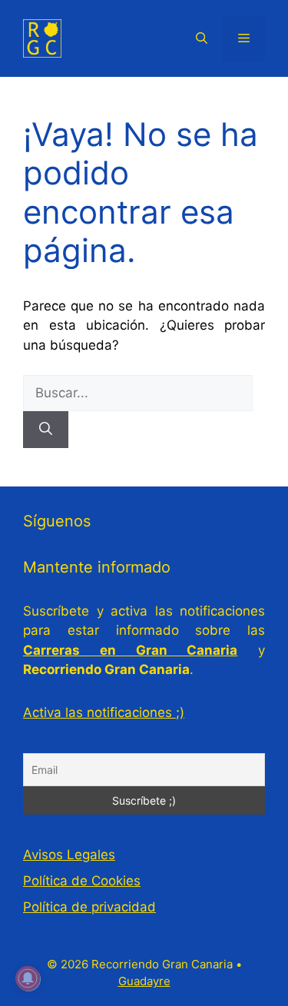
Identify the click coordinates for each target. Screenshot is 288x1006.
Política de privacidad (89, 907)
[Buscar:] (138, 392)
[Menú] (244, 38)
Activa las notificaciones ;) (103, 712)
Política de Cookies (82, 880)
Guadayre (144, 981)
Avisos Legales (69, 854)
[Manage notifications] (27, 978)
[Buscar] (45, 429)
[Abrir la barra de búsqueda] (201, 38)
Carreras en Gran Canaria (130, 650)
